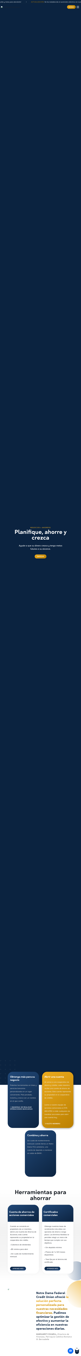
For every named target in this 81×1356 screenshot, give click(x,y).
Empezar (40, 556)
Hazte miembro (53, 1124)
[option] (77, 1348)
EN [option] (77, 1348)
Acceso (71, 7)
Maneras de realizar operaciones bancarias (21, 1108)
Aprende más (18, 1268)
